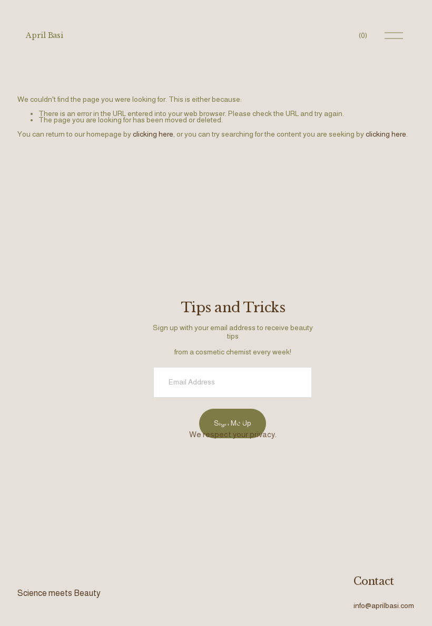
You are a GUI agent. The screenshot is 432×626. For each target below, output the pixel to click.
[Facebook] (258, 420)
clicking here (153, 134)
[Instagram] (207, 420)
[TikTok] (241, 420)
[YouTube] (224, 420)
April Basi (44, 35)
